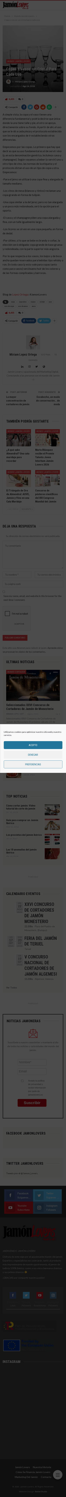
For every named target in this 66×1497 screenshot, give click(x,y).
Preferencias (33, 764)
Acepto (33, 745)
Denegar (33, 754)
